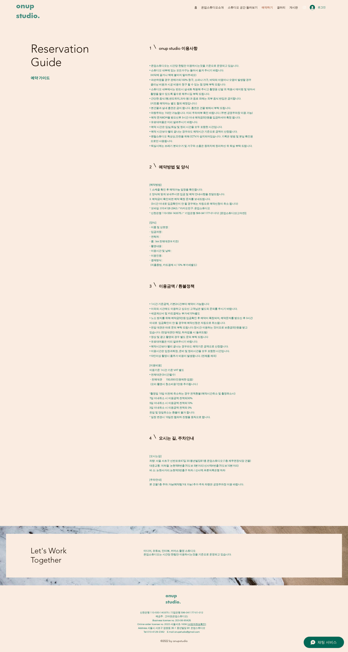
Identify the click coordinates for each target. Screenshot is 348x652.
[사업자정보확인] (196, 624)
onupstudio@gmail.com (187, 632)
